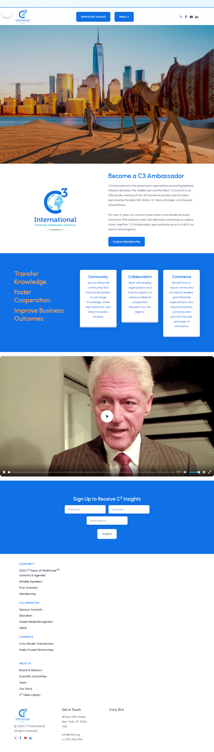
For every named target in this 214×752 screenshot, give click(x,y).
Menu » (124, 16)
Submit (107, 534)
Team (23, 682)
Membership (27, 594)
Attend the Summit (93, 16)
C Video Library (29, 694)
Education (25, 615)
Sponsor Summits (30, 609)
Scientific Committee (33, 676)
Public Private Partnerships (36, 649)
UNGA (23, 628)
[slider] (91, 472)
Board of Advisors (30, 670)
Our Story (25, 688)
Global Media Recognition (36, 621)
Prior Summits (28, 587)
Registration (117, 718)
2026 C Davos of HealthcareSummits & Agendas (39, 572)
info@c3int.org (71, 734)
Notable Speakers (30, 581)
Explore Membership (126, 241)
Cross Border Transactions (36, 643)
